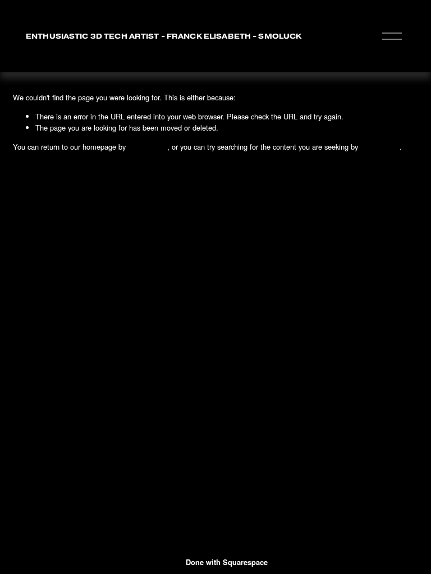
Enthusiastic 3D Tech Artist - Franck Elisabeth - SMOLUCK (163, 36)
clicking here (147, 146)
